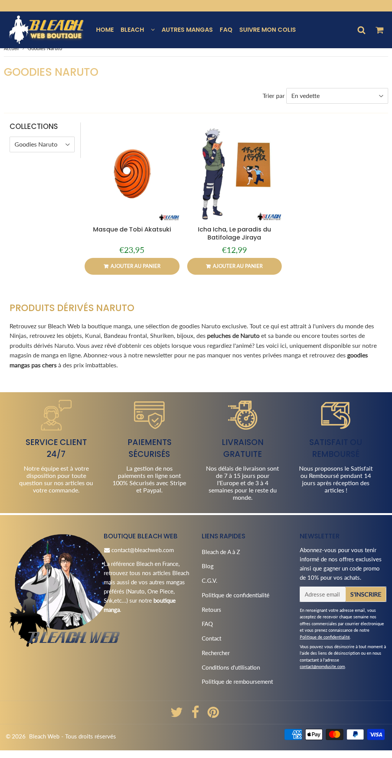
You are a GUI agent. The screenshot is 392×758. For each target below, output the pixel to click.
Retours (211, 609)
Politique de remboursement (237, 681)
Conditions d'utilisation (231, 667)
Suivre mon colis (267, 29)
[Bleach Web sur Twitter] (177, 714)
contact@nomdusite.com (322, 666)
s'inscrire (365, 594)
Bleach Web (44, 736)
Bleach (132, 29)
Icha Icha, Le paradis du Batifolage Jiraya (234, 233)
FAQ (226, 29)
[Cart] (379, 30)
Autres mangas (187, 29)
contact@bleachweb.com (142, 549)
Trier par (274, 95)
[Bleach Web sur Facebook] (196, 714)
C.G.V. (209, 580)
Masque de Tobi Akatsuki (132, 229)
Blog (208, 565)
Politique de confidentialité (236, 595)
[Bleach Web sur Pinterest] (213, 714)
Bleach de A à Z (221, 551)
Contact (211, 638)
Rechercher (216, 652)
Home (105, 29)
